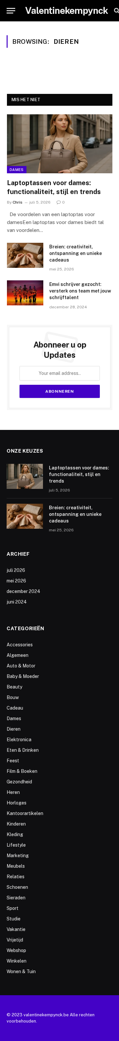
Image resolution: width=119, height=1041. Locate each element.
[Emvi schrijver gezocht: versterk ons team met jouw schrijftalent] (25, 292)
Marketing (18, 855)
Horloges (16, 802)
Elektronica (19, 739)
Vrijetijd (15, 940)
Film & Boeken (22, 771)
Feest (13, 760)
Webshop (16, 950)
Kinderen (16, 824)
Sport (13, 908)
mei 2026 (16, 580)
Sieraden (16, 897)
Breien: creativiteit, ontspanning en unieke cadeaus (75, 253)
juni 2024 (17, 602)
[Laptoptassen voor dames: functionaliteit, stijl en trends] (59, 143)
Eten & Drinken (23, 750)
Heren (13, 792)
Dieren (13, 729)
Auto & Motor (21, 665)
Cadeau (15, 708)
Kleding (15, 834)
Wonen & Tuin (21, 971)
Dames (17, 170)
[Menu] (11, 10)
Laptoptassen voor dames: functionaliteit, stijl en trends (79, 474)
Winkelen (16, 961)
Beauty (14, 686)
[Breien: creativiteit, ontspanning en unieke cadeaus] (25, 255)
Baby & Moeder (23, 676)
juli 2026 (16, 570)
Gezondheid (19, 781)
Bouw (13, 697)
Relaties (15, 876)
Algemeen (17, 655)
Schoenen (17, 887)
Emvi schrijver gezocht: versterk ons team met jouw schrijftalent (80, 291)
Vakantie (16, 929)
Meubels (16, 866)
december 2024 (23, 591)
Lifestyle (16, 845)
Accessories (20, 644)
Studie (13, 918)
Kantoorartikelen (25, 813)
